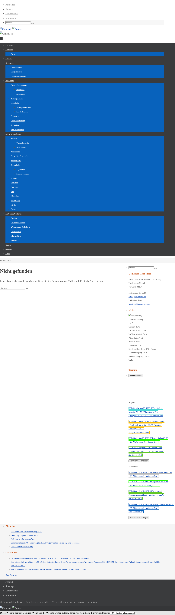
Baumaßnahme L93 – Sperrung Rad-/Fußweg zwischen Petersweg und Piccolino (45, 543)
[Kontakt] (17, 29)
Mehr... (132, 360)
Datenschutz (11, 13)
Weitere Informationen (125, 613)
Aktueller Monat (136, 376)
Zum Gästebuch (12, 575)
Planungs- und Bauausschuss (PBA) (26, 532)
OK (112, 613)
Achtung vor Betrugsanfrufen (23, 539)
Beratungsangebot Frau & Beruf (24, 535)
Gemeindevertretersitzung (22, 546)
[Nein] (136, 613)
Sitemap (9, 586)
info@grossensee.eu (137, 296)
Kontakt (9, 9)
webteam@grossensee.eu (139, 304)
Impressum (10, 18)
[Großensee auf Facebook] (6, 29)
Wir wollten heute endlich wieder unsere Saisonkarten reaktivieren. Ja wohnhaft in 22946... (50, 569)
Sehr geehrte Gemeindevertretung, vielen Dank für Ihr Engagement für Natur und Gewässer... (51, 558)
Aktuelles (10, 4)
